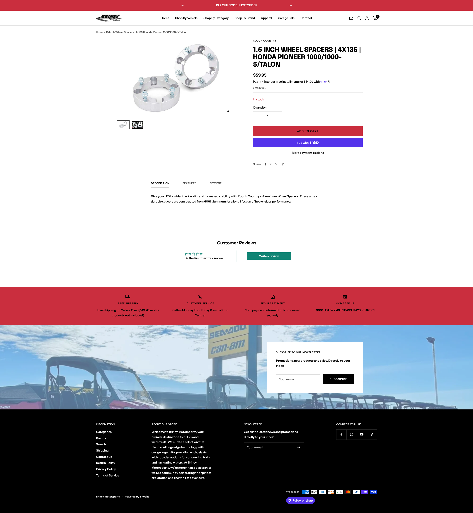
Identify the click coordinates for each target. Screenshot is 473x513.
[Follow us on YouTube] (362, 434)
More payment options (308, 153)
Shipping (102, 450)
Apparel (266, 18)
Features (189, 183)
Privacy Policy (106, 469)
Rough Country (264, 40)
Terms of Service (107, 475)
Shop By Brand (245, 18)
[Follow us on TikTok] (372, 434)
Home (165, 18)
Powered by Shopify (137, 496)
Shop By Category (216, 18)
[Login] (367, 18)
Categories (104, 432)
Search (101, 444)
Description (160, 183)
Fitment (216, 183)
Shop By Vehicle (186, 18)
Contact (306, 18)
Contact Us (104, 457)
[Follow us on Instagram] (351, 434)
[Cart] (375, 18)
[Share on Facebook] (265, 164)
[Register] (298, 447)
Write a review (269, 256)
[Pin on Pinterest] (270, 164)
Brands (101, 438)
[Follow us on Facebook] (341, 434)
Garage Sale (286, 18)
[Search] (359, 18)
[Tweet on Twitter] (276, 164)
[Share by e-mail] (282, 164)
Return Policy (105, 463)
